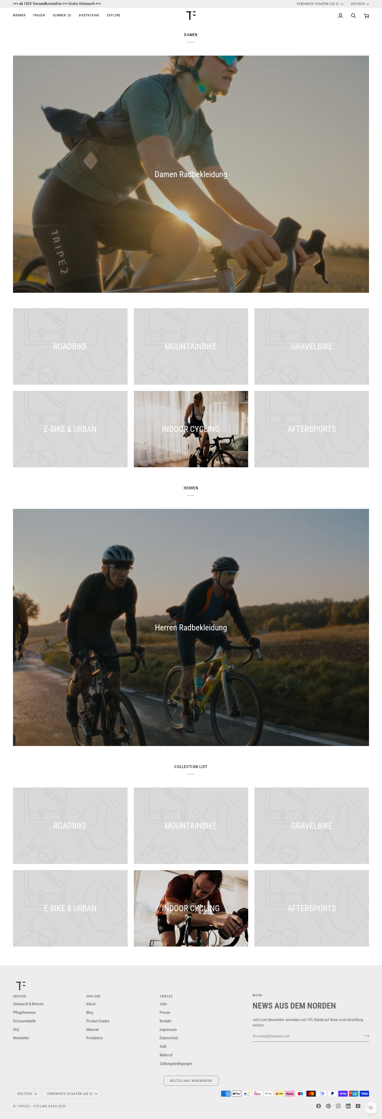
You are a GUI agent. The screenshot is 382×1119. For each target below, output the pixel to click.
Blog (89, 1012)
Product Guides (97, 1021)
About (90, 1004)
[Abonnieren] (364, 1035)
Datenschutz (169, 1038)
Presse (165, 1012)
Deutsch (358, 4)
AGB (163, 1046)
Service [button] (19, 996)
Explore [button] (93, 996)
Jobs (163, 1004)
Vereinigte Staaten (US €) (318, 4)
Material (92, 1030)
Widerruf (166, 1055)
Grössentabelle (24, 1021)
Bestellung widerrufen (191, 1081)
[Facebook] (318, 1106)
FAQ (16, 1030)
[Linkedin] (348, 1106)
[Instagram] (338, 1106)
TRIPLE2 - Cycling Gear (37, 1106)
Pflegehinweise (24, 1012)
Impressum (168, 1030)
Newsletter (21, 1038)
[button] (21, 15)
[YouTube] (358, 1106)
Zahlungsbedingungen (176, 1064)
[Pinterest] (328, 1106)
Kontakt (165, 1021)
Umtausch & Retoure (28, 1004)
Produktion (94, 1038)
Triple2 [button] (166, 996)
